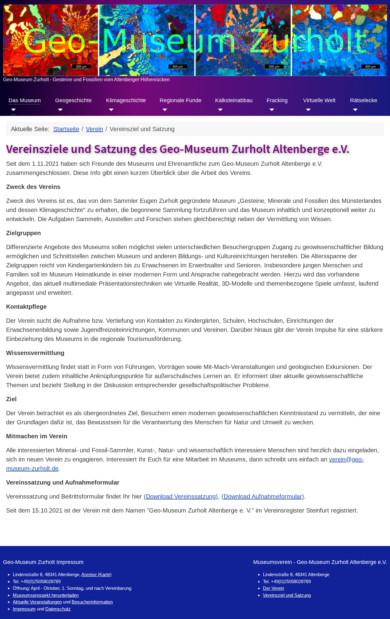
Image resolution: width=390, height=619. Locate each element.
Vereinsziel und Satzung (287, 595)
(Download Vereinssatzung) (181, 496)
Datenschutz (58, 608)
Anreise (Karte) (96, 574)
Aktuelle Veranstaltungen (37, 601)
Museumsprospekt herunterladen (46, 595)
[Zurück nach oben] (378, 606)
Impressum (24, 608)
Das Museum (25, 100)
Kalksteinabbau (234, 100)
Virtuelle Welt (319, 100)
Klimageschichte (126, 100)
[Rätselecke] (354, 110)
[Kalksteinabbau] (219, 110)
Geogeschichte (73, 100)
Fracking (277, 100)
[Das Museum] (12, 110)
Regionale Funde (180, 100)
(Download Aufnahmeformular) (263, 496)
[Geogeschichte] (59, 110)
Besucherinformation (92, 601)
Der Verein (273, 588)
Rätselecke (363, 100)
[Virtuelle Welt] (307, 110)
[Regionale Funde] (163, 110)
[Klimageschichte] (110, 110)
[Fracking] (270, 110)
